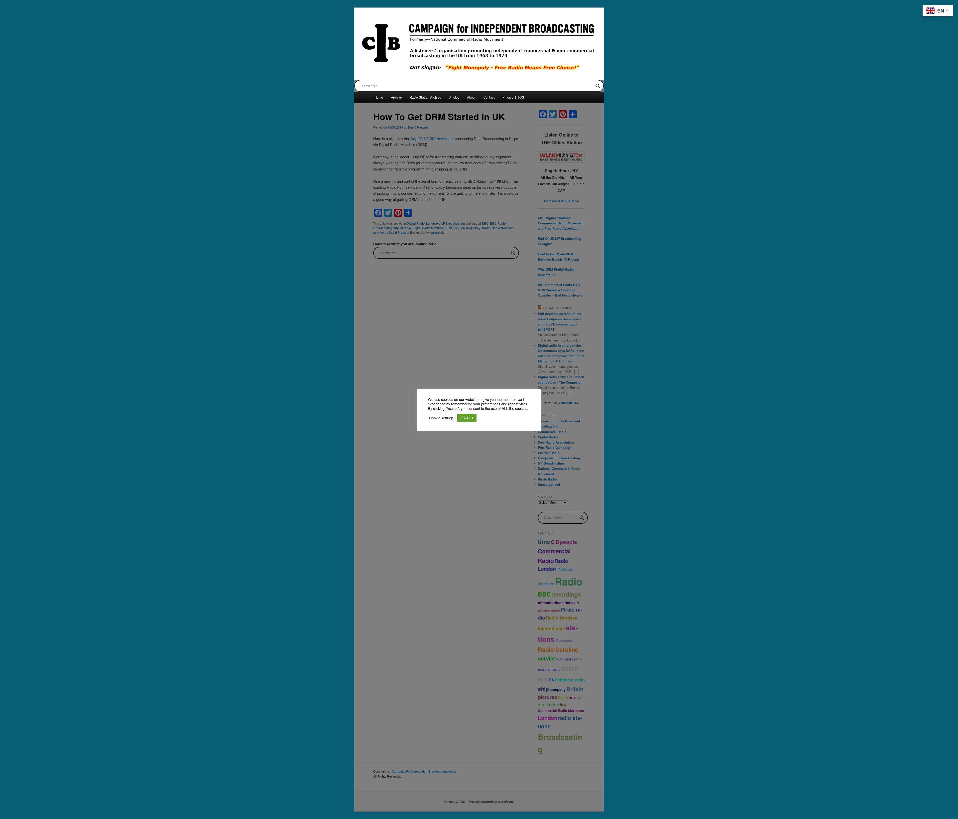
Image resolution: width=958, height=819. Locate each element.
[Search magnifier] (597, 85)
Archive (396, 97)
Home (378, 97)
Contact (489, 97)
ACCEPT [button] (467, 417)
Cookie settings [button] (441, 418)
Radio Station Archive (425, 97)
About (471, 97)
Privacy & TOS (513, 97)
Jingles (454, 97)
